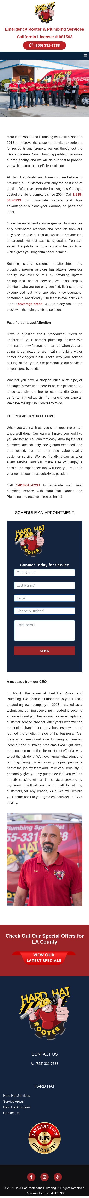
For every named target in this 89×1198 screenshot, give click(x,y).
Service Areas (13, 1101)
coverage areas (30, 304)
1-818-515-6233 (28, 485)
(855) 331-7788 (47, 45)
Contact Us (11, 1113)
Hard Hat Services (16, 1095)
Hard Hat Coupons (17, 1107)
